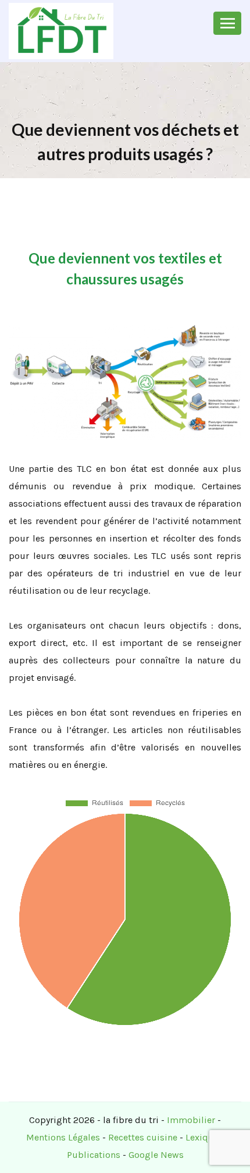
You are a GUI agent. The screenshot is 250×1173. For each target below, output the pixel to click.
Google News (156, 1154)
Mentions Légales (63, 1137)
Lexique (202, 1137)
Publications (93, 1154)
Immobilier (191, 1119)
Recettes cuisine (142, 1137)
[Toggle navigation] (227, 23)
